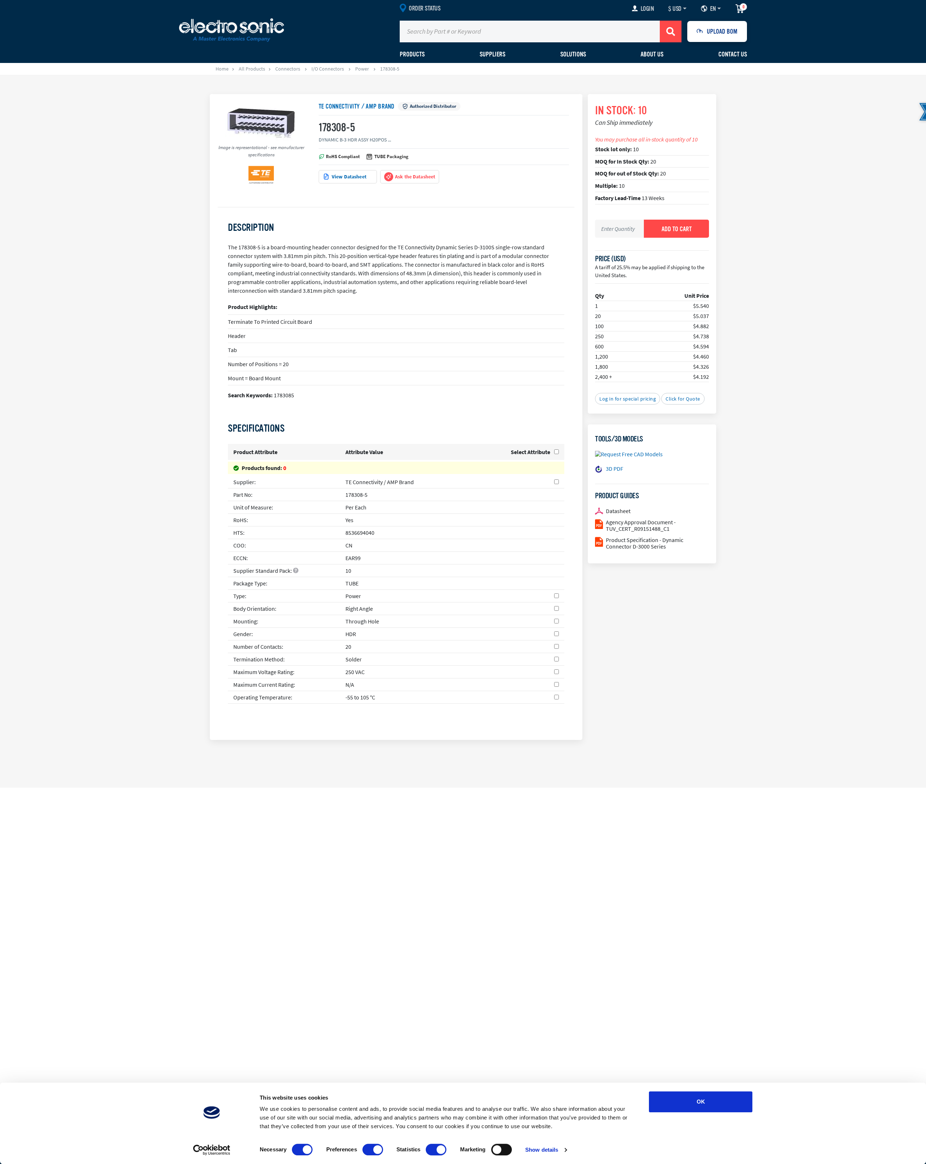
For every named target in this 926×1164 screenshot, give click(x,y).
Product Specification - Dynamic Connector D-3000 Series (644, 543)
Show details (541, 1150)
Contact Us (732, 54)
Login (647, 8)
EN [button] (712, 8)
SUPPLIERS (492, 54)
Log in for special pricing (627, 398)
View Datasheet (349, 176)
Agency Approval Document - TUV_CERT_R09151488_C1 (641, 525)
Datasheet (618, 511)
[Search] (670, 31)
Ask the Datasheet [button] (415, 176)
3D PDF (614, 468)
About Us (652, 54)
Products (412, 54)
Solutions (573, 54)
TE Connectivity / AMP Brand (356, 106)
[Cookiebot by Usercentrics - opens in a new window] (211, 1149)
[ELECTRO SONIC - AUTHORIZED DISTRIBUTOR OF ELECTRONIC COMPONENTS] (231, 29)
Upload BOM (722, 31)
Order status (424, 8)
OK (701, 1102)
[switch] (372, 1149)
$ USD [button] (674, 8)
